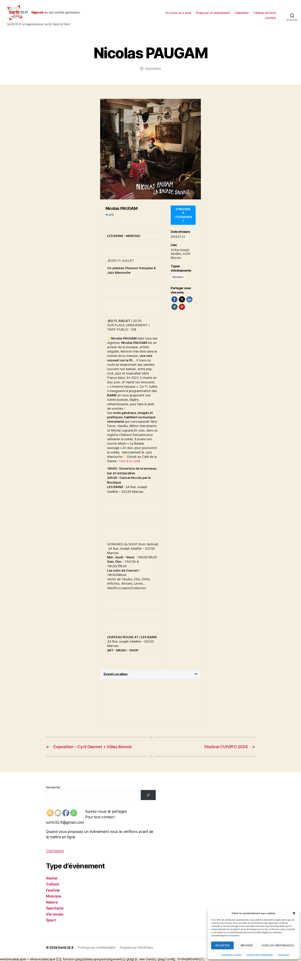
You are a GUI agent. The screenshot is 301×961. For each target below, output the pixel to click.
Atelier (52, 878)
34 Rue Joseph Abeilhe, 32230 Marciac (180, 254)
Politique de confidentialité (260, 954)
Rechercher (53, 787)
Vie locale (54, 914)
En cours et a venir (179, 13)
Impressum (283, 954)
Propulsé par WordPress (136, 947)
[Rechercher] (148, 795)
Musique (53, 896)
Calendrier (241, 13)
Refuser (247, 945)
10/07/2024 (153, 68)
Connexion (55, 851)
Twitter (182, 299)
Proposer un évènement (213, 13)
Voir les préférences (278, 945)
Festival (53, 890)
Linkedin (189, 299)
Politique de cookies (231, 954)
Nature (52, 902)
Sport (51, 920)
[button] (294, 913)
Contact (270, 18)
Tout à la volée (129, 461)
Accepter (222, 945)
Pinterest (182, 307)
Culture (52, 884)
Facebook (174, 299)
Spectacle (55, 908)
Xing (174, 307)
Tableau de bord (264, 13)
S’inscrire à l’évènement (183, 215)
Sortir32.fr (66, 947)
